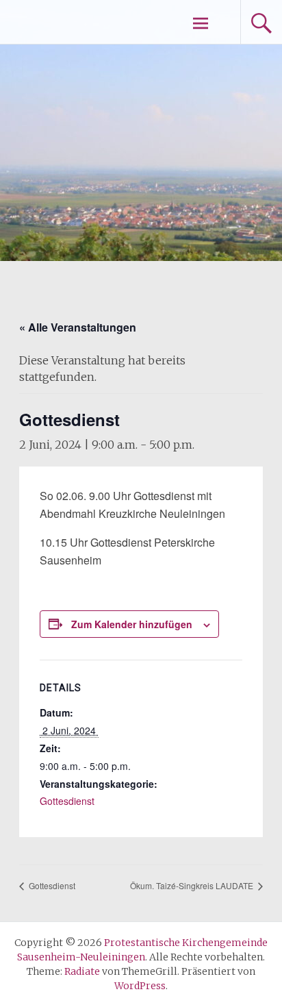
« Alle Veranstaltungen (77, 327)
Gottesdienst (67, 801)
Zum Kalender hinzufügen (131, 624)
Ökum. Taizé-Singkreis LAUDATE (192, 885)
